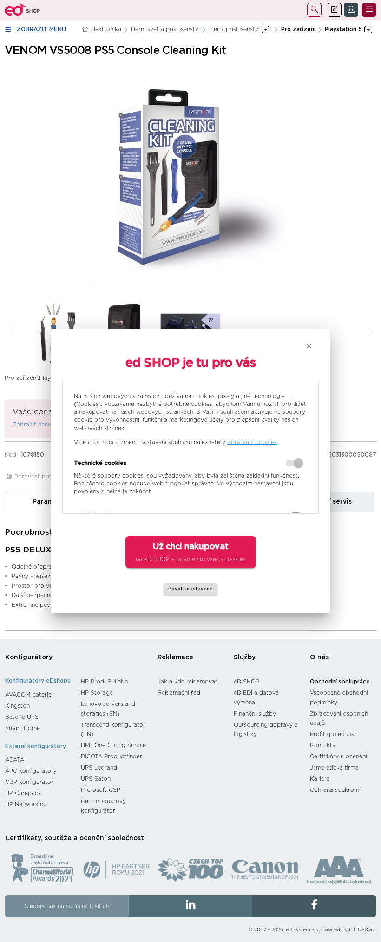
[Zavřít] (309, 346)
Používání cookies (252, 442)
